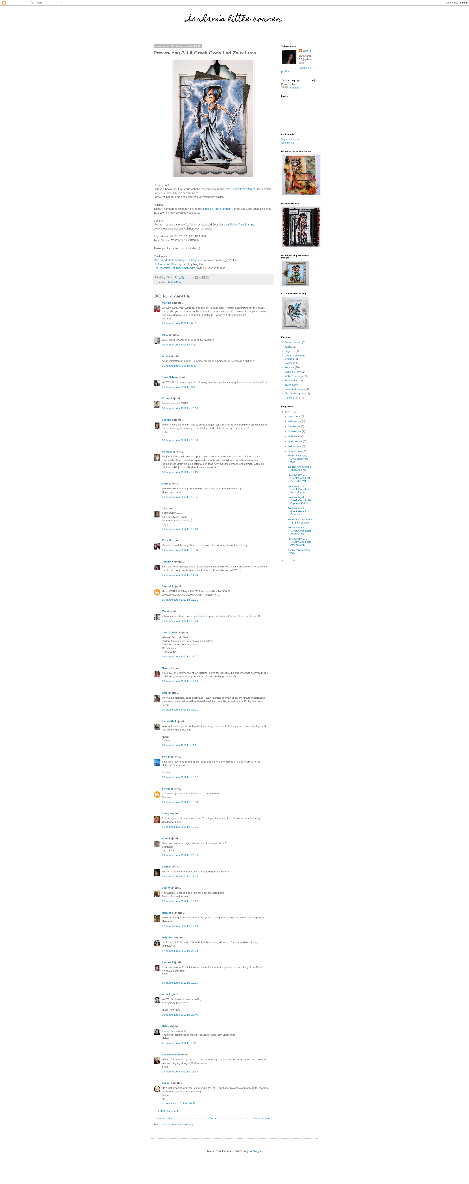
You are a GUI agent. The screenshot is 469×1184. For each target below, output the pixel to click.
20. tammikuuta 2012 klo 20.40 (180, 1014)
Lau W (166, 887)
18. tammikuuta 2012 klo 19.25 (180, 982)
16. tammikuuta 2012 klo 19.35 (180, 826)
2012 (288, 411)
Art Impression (293, 342)
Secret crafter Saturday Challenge (174, 267)
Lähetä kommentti (168, 1110)
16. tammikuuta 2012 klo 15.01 (180, 599)
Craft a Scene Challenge (168, 264)
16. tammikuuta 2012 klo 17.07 (180, 656)
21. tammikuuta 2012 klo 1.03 (179, 1043)
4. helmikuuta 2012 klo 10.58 (178, 1103)
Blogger (257, 1151)
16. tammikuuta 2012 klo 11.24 (180, 496)
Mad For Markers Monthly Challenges (176, 260)
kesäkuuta (294, 426)
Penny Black (292, 380)
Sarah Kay (291, 384)
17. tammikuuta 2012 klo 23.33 (180, 950)
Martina (166, 302)
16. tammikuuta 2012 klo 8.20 (179, 344)
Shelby (166, 756)
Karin (165, 483)
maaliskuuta (295, 441)
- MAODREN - (170, 632)
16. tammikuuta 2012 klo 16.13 (180, 620)
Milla (165, 334)
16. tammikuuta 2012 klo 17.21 (180, 709)
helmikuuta (295, 446)
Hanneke (167, 912)
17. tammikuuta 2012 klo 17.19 (180, 925)
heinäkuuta (295, 421)
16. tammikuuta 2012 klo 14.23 (180, 575)
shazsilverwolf (171, 1054)
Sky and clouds (290, 139)
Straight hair (288, 142)
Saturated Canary (295, 389)
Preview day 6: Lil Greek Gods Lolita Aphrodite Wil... (299, 477)
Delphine (167, 937)
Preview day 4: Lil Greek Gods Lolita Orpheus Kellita (299, 500)
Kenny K (289, 367)
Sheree (166, 788)
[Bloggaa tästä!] (196, 277)
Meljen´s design (294, 376)
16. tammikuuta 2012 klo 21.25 (180, 876)
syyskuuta (294, 416)
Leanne (166, 419)
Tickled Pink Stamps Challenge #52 (299, 468)
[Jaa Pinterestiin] (207, 277)
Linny (165, 813)
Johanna (167, 561)
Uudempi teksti (163, 1118)
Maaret (166, 398)
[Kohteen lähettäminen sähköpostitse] (193, 277)
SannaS (166, 586)
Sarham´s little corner (234, 19)
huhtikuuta (294, 436)
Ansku (166, 356)
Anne (165, 994)
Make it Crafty (293, 371)
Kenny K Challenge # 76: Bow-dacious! (300, 521)
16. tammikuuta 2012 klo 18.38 (180, 802)
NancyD (167, 668)
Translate (294, 87)
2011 (288, 560)
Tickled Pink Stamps (243, 188)
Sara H (307, 50)
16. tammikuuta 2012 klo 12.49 (180, 529)
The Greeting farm (295, 393)
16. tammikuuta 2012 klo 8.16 (179, 323)
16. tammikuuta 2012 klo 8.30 (179, 365)
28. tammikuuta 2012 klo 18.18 (180, 1071)
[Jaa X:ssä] (200, 277)
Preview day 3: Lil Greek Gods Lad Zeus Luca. (299, 511)
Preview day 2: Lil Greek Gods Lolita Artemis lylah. (299, 530)
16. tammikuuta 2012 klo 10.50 (180, 440)
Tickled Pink (174, 282)
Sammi (166, 1082)
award (288, 346)
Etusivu (213, 1118)
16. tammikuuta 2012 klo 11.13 (180, 472)
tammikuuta (295, 451)
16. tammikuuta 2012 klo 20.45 (180, 855)
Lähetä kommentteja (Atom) (177, 1124)
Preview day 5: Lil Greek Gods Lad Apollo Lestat (299, 489)
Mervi (165, 611)
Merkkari (167, 451)
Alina (165, 838)
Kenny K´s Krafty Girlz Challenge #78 (298, 458)
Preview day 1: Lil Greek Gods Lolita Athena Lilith (299, 541)
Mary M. (167, 540)
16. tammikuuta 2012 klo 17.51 (180, 745)
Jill (164, 508)
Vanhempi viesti (263, 1118)
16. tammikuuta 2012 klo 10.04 (180, 408)
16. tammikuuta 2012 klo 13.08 (180, 550)
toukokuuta (295, 431)
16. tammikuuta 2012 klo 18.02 (180, 777)
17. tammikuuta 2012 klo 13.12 (180, 901)
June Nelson (170, 377)
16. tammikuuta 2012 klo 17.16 (180, 681)
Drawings (290, 362)
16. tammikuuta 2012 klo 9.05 (179, 387)
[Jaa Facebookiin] (203, 277)
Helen (165, 1026)
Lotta (165, 866)
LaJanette (168, 721)
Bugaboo (290, 351)
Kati (164, 692)
